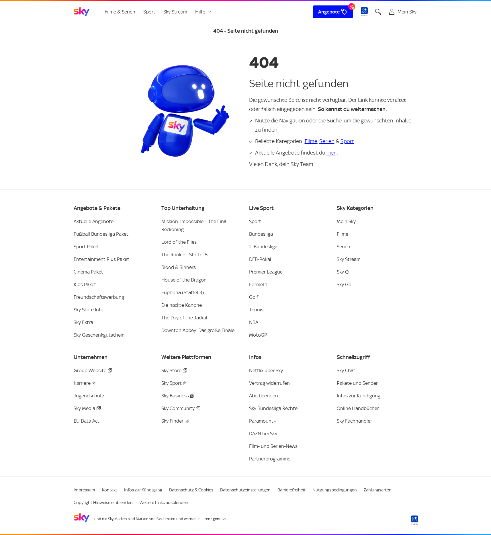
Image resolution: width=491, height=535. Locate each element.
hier (331, 152)
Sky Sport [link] (171, 383)
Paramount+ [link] (263, 421)
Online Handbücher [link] (358, 408)
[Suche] (378, 11)
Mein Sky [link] (346, 221)
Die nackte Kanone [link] (181, 305)
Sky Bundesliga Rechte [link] (273, 408)
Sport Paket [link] (86, 246)
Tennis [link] (256, 310)
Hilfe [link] (200, 12)
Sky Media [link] (84, 408)
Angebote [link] (329, 12)
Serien (326, 141)
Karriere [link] (82, 383)
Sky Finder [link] (172, 421)
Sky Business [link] (175, 396)
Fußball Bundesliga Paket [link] (101, 234)
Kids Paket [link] (85, 284)
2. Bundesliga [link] (263, 246)
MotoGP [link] (258, 335)
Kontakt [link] (109, 490)
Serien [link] (343, 246)
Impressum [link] (84, 490)
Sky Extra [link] (83, 322)
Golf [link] (253, 297)
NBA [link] (253, 322)
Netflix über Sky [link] (266, 370)
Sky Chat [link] (346, 370)
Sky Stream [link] (175, 12)
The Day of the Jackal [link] (184, 318)
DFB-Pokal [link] (260, 259)
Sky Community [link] (178, 408)
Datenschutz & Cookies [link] (191, 490)
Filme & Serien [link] (120, 12)
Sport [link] (149, 12)
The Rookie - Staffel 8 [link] (184, 254)
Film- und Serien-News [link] (273, 446)
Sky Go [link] (344, 284)
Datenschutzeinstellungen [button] (245, 490)
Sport (347, 141)
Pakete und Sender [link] (357, 383)
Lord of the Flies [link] (179, 242)
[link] (82, 12)
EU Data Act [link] (86, 421)
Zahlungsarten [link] (378, 490)
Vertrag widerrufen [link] (269, 383)
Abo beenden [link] (263, 396)
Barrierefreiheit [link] (291, 490)
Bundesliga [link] (261, 234)
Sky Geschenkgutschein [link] (99, 335)
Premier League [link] (266, 272)
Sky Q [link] (343, 272)
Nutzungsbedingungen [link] (334, 490)
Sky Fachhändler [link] (354, 421)
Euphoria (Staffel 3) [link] (182, 292)
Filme (311, 141)
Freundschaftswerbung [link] (99, 297)
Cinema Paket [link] (88, 272)
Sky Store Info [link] (88, 310)
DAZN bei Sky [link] (263, 433)
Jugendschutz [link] (89, 396)
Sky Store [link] (171, 370)
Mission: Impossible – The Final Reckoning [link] (194, 225)
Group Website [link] (90, 370)
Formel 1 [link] (258, 284)
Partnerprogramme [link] (269, 459)
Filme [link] (342, 234)
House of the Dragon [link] (184, 280)
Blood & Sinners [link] (178, 267)
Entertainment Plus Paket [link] (101, 259)
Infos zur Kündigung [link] (358, 396)
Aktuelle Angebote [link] (94, 221)
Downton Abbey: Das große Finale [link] (197, 330)
